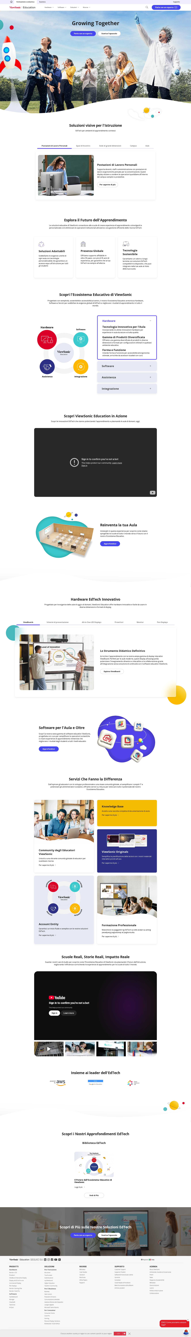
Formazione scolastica (25, 2)
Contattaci (118, 1280)
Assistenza (109, 377)
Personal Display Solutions (52, 1321)
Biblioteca (82, 1269)
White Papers (83, 1280)
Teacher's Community (50, 1286)
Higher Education (49, 1283)
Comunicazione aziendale (51, 1299)
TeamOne (12, 1305)
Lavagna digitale (49, 1305)
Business (42, 2)
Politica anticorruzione (156, 1291)
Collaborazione (154, 1293)
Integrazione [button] (110, 388)
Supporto (176, 2)
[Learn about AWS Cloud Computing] (57, 1083)
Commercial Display (15, 1283)
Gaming (46, 1318)
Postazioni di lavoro (50, 1297)
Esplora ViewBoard (112, 671)
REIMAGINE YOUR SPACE (52, 1324)
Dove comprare (154, 1285)
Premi (151, 1275)
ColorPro (47, 1316)
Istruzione (47, 1272)
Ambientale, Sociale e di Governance (160, 1272)
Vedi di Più (94, 1195)
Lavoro (152, 1288)
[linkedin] (45, 1259)
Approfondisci (110, 543)
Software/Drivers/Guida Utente (124, 1275)
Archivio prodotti (120, 1288)
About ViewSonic (155, 1269)
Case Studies (83, 1272)
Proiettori (12, 1275)
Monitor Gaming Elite (15, 1288)
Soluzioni (73, 7)
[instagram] (49, 1259)
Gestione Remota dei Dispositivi (53, 1302)
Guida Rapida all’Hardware (122, 1283)
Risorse (85, 7)
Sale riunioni (48, 1294)
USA (118, 1333)
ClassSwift (12, 1302)
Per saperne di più (108, 184)
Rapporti (82, 1283)
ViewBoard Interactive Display (18, 1278)
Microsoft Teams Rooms (51, 1307)
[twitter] (60, 1259)
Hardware (48, 7)
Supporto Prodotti (120, 1272)
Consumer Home (49, 1313)
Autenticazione (48, 1278)
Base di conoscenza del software (124, 1285)
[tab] (54, 146)
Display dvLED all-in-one (16, 1280)
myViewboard (13, 1297)
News (151, 1277)
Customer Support (120, 1269)
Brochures (82, 1277)
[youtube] (56, 1259)
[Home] (11, 2)
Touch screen (48, 1275)
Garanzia (117, 1277)
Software (61, 7)
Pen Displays (13, 1286)
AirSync (11, 1307)
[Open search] (147, 7)
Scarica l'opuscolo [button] (109, 33)
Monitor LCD (13, 1272)
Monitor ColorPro (14, 1291)
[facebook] (52, 1259)
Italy (153, 1260)
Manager (11, 1299)
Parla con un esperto (164, 7)
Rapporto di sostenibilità (157, 1280)
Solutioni (82, 1275)
